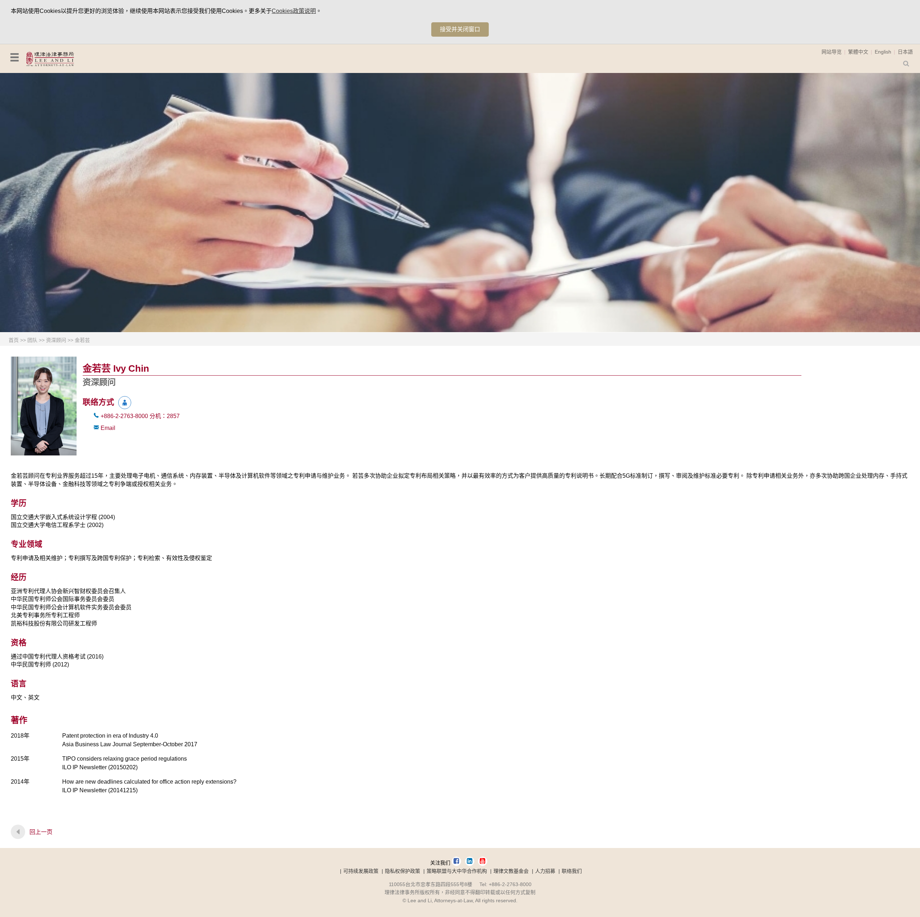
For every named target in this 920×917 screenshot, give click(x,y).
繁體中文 (858, 52)
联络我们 (572, 871)
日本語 (905, 52)
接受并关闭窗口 (460, 29)
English (883, 52)
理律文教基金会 (511, 871)
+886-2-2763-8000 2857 (140, 416)
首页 (14, 340)
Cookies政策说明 (294, 11)
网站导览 (832, 52)
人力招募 (545, 871)
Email (108, 428)
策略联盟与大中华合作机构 (457, 871)
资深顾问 (56, 340)
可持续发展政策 (360, 871)
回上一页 (40, 832)
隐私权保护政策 (402, 871)
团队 (32, 340)
